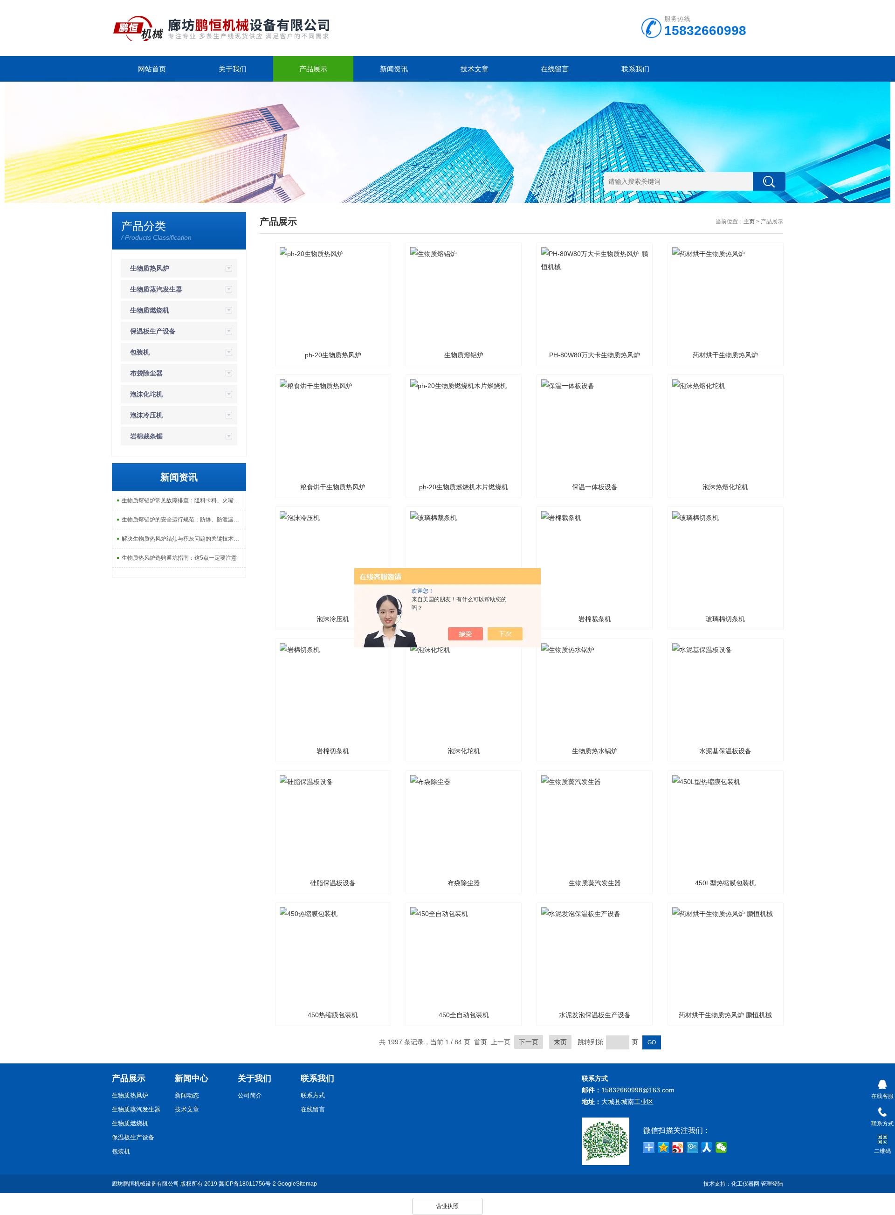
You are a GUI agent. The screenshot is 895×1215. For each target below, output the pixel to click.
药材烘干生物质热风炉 (725, 355)
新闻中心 (191, 1078)
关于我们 (233, 69)
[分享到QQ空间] (663, 1147)
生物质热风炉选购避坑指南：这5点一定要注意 (179, 558)
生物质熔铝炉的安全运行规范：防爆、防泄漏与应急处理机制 (184, 519)
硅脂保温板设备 (333, 883)
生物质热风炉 (149, 268)
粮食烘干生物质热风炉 (332, 487)
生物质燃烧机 (149, 310)
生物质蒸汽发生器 (156, 289)
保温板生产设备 (153, 331)
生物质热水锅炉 (595, 751)
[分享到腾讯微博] (692, 1147)
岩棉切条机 (333, 751)
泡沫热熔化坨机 (725, 487)
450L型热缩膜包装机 (725, 883)
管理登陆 (772, 1183)
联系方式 (313, 1095)
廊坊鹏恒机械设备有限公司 (145, 1183)
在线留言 (555, 69)
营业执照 (447, 1206)
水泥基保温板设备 (725, 751)
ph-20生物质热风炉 (333, 355)
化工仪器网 (745, 1183)
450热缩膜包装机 (333, 1015)
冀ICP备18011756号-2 (247, 1183)
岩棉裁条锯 (146, 436)
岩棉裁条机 (594, 619)
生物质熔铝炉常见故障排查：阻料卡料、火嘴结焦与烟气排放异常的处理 (184, 500)
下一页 (528, 1042)
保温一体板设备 (595, 487)
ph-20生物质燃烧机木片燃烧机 (463, 487)
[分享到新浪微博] (678, 1147)
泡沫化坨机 (146, 394)
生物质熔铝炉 (463, 355)
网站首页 (152, 69)
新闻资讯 (394, 69)
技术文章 (475, 69)
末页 (560, 1042)
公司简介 (250, 1095)
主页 (749, 221)
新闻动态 (187, 1095)
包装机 (140, 352)
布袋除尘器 (146, 373)
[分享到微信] (721, 1147)
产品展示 (313, 69)
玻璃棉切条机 (725, 619)
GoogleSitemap (297, 1183)
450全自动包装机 (464, 1015)
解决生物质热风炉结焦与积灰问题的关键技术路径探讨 (184, 538)
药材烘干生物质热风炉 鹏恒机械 (725, 1015)
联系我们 (635, 69)
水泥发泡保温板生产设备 (595, 1015)
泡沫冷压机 (146, 415)
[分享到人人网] (707, 1147)
